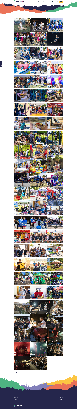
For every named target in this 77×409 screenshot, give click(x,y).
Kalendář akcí (48, 1)
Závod (39, 1)
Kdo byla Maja (61, 397)
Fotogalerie (43, 1)
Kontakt (57, 1)
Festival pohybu (16, 397)
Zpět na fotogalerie (18, 372)
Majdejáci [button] (53, 1)
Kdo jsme (60, 395)
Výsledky (61, 1)
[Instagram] (1, 64)
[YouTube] (1, 65)
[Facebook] (1, 62)
